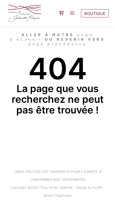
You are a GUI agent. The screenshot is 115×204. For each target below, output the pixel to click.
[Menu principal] (72, 13)
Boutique (94, 13)
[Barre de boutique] (61, 13)
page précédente (57, 44)
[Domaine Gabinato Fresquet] (24, 13)
